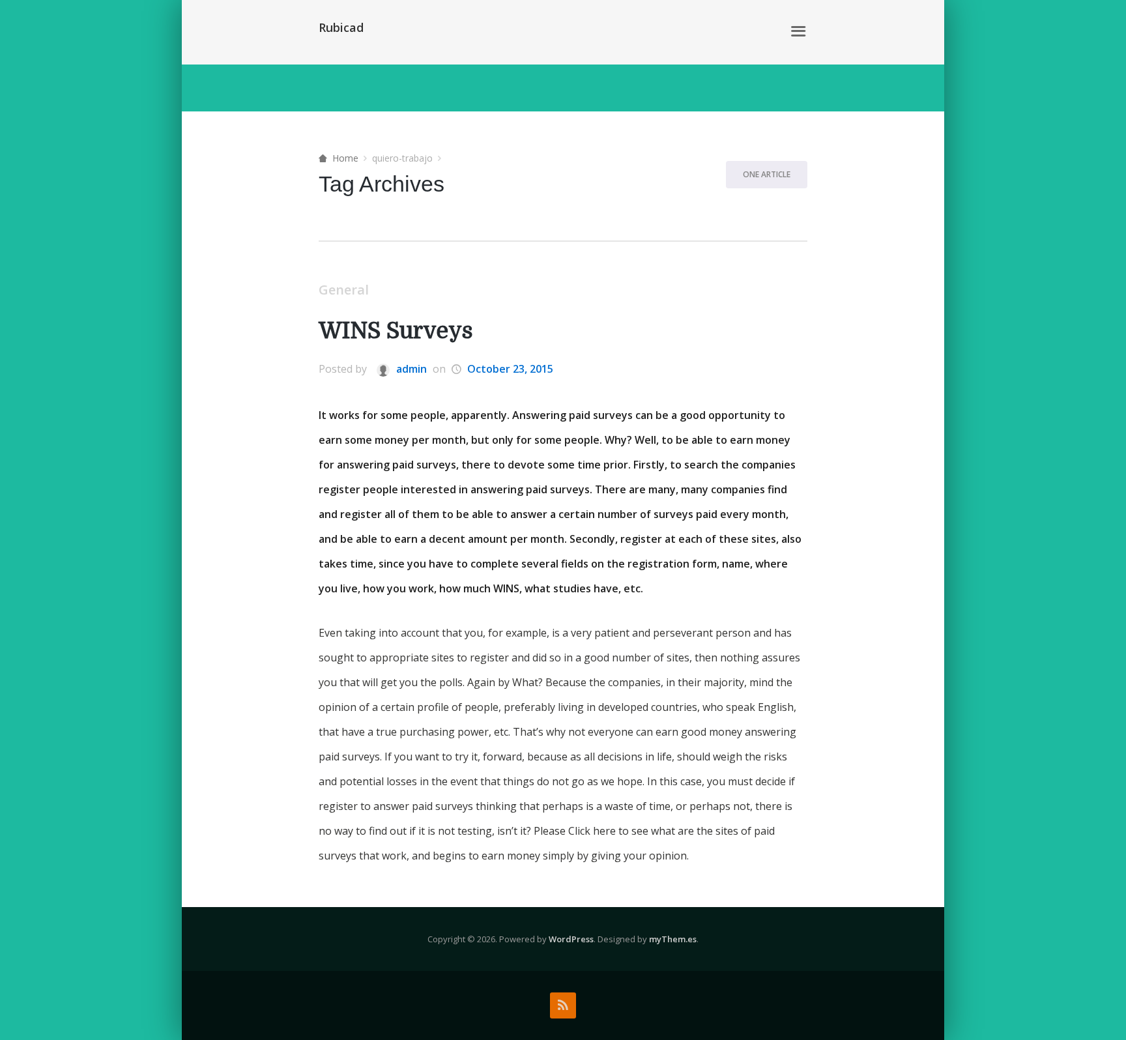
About (759, 31)
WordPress (571, 939)
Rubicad (341, 27)
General (344, 289)
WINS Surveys (396, 330)
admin (410, 369)
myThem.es (673, 939)
